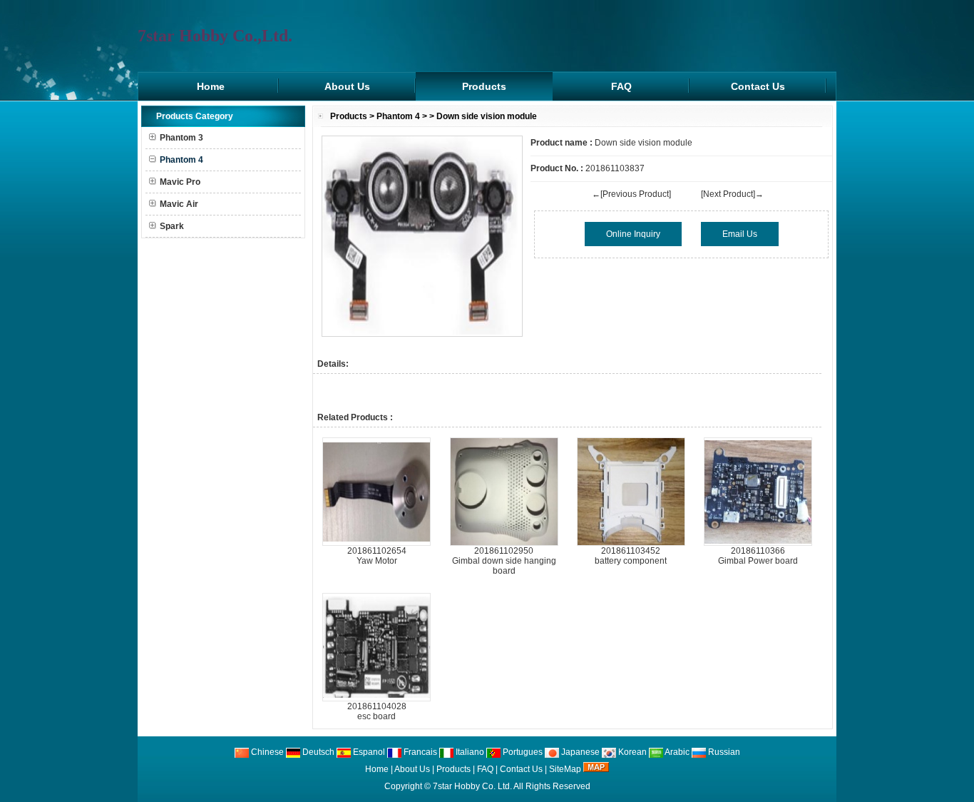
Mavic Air (179, 204)
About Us (347, 86)
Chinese (266, 752)
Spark (172, 226)
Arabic (676, 752)
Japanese (579, 752)
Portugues (522, 752)
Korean (631, 752)
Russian (723, 752)
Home (211, 86)
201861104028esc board (376, 711)
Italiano (468, 752)
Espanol (368, 752)
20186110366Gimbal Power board (758, 556)
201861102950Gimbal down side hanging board (504, 561)
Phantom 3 (181, 138)
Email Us (739, 234)
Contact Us (758, 86)
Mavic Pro (180, 182)
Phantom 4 (398, 116)
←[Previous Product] (631, 194)
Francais (419, 752)
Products (484, 86)
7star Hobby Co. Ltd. (472, 786)
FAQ (621, 86)
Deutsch (317, 752)
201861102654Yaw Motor (376, 556)
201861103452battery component (631, 556)
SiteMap (565, 769)
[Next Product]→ (732, 194)
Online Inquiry (633, 234)
